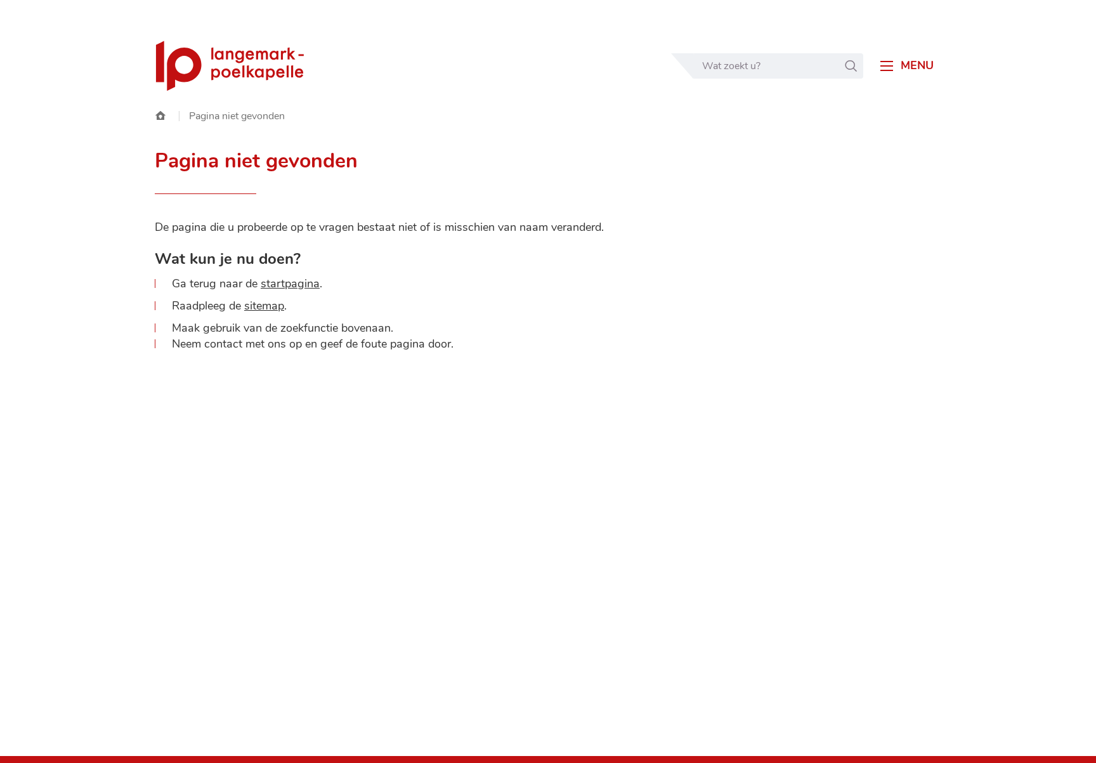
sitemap (264, 305)
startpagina (290, 283)
